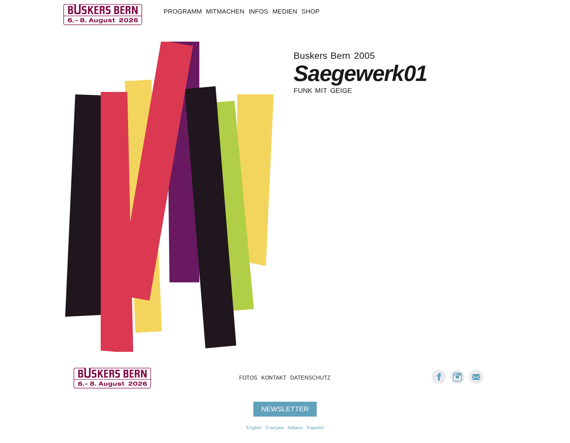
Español (315, 427)
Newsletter (285, 409)
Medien (284, 11)
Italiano (295, 427)
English (254, 427)
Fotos (248, 378)
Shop (310, 11)
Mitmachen (225, 11)
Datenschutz (310, 378)
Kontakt (273, 378)
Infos (258, 11)
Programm (183, 11)
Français (275, 427)
